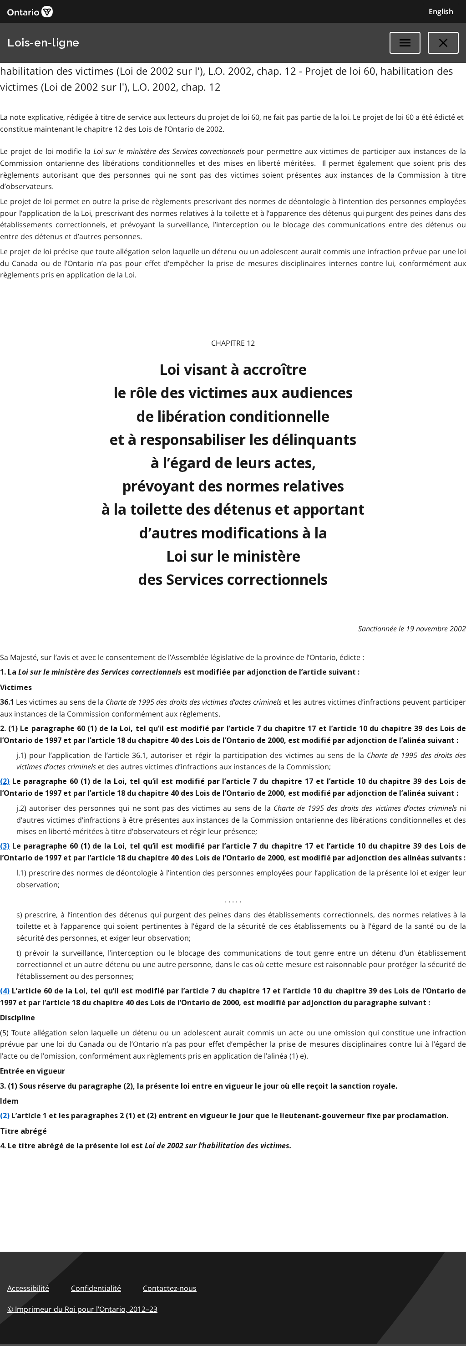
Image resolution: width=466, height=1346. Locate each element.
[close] (443, 43)
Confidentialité (96, 1288)
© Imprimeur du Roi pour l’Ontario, (82, 1309)
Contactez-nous (170, 1288)
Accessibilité (28, 1288)
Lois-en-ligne (43, 42)
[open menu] (405, 43)
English (441, 11)
